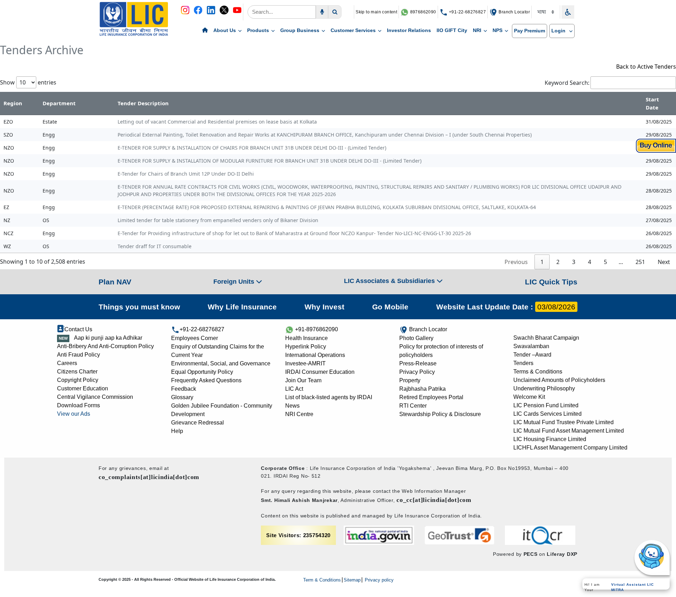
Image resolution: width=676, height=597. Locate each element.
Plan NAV (115, 282)
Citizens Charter (77, 372)
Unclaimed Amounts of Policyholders (559, 380)
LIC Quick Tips (551, 282)
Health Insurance (306, 338)
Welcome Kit (529, 397)
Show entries (28, 82)
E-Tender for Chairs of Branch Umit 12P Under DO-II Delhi (186, 173)
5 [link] (605, 262)
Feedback (183, 389)
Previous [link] (516, 262)
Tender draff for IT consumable (155, 246)
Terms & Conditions (537, 372)
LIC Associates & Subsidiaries (390, 280)
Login (559, 30)
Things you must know (139, 307)
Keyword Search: (567, 83)
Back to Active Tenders (646, 66)
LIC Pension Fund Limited (545, 405)
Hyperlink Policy (305, 347)
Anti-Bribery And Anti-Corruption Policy (105, 346)
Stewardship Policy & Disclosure (440, 414)
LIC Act (294, 389)
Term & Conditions (322, 580)
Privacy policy (378, 580)
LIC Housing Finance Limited (549, 439)
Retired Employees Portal (431, 397)
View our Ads (73, 414)
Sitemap (352, 580)
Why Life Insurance (242, 307)
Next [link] (664, 262)
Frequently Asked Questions (206, 380)
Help (177, 431)
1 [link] (542, 262)
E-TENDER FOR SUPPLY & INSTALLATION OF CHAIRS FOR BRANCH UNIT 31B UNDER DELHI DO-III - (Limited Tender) (252, 147)
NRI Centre (299, 414)
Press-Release (418, 363)
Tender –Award (532, 355)
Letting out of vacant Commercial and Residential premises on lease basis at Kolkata (217, 121)
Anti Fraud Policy (78, 355)
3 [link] (573, 262)
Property (409, 380)
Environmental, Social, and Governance (220, 363)
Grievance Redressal (197, 423)
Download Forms (78, 405)
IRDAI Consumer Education (320, 372)
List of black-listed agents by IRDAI (328, 397)
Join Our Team (303, 380)
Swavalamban (531, 346)
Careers (67, 363)
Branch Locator (513, 12)
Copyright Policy (77, 380)
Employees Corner (194, 338)
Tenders (523, 363)
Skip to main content (376, 12)
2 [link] (557, 262)
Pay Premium (529, 30)
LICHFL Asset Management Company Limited (570, 448)
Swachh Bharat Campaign (546, 338)
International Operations (315, 355)
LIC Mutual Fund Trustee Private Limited (563, 422)
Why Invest (324, 307)
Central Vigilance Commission (95, 397)
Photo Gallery (416, 338)
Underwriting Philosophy (544, 388)
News (292, 406)
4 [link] (589, 262)
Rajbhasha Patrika (422, 389)
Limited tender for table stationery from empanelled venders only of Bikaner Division (218, 220)
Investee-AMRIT (305, 363)
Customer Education (82, 388)
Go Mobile (390, 307)
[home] (204, 30)
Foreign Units (234, 281)
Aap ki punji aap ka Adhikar (108, 338)
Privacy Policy (417, 372)
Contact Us (78, 329)
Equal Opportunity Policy (202, 372)
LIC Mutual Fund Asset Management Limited (568, 431)
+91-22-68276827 (467, 12)
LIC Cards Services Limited (547, 414)
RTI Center (413, 406)
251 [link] (640, 262)
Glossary (182, 397)
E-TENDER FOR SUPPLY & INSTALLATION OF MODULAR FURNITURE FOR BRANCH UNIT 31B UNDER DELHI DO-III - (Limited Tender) (269, 160)
